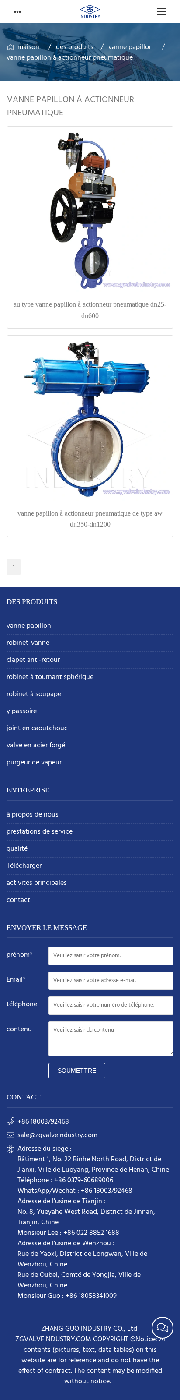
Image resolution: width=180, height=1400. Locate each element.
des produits (74, 47)
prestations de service (40, 832)
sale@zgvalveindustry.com (57, 1135)
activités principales (37, 883)
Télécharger (24, 866)
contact (18, 900)
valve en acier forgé (36, 745)
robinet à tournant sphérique (50, 677)
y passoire (22, 711)
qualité (17, 849)
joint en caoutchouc (37, 728)
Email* (16, 980)
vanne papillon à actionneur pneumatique (70, 58)
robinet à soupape (34, 694)
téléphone (22, 1004)
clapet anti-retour (33, 660)
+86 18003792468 (43, 1122)
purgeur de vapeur (34, 762)
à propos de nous (33, 815)
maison (28, 47)
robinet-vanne (28, 643)
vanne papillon (130, 47)
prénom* (20, 955)
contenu (19, 1029)
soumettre (77, 1070)
